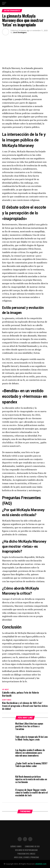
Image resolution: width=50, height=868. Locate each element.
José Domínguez (20, 32)
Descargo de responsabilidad (26, 850)
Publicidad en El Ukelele (26, 853)
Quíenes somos (16, 846)
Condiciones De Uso (32, 846)
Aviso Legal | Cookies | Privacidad (26, 857)
